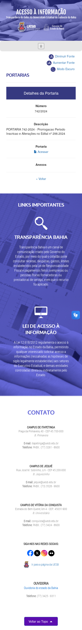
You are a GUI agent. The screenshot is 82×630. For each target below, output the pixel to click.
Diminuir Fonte (64, 56)
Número (41, 106)
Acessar (42, 152)
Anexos (41, 164)
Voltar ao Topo (39, 621)
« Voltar (41, 179)
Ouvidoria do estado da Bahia (41, 588)
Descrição (41, 124)
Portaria (41, 146)
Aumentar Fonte (63, 62)
